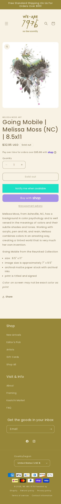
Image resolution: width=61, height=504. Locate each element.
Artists (10, 349)
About (10, 385)
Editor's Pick (14, 342)
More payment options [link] (30, 206)
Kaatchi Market (16, 400)
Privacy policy (44, 490)
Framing (11, 393)
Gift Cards (13, 357)
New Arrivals (14, 334)
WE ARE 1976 (29, 486)
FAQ (9, 407)
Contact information (42, 495)
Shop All (11, 364)
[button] (6, 23)
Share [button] (9, 296)
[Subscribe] (50, 429)
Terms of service (20, 495)
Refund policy (27, 490)
